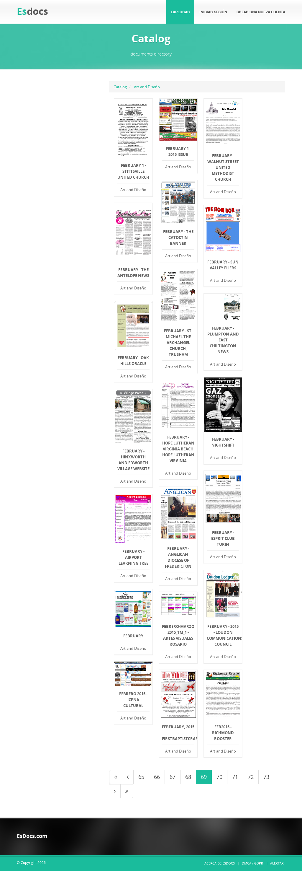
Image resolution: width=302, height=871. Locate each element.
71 (235, 776)
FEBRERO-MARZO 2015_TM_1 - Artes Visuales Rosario (178, 635)
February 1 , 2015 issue (178, 151)
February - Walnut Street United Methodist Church (223, 167)
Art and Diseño (147, 86)
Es (32, 11)
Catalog (120, 86)
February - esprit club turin (223, 538)
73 (266, 776)
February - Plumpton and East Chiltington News (223, 339)
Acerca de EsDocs (219, 863)
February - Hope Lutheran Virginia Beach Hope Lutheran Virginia (178, 448)
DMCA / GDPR (252, 863)
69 (204, 776)
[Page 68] (128, 777)
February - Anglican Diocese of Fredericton (178, 557)
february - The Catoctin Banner (178, 237)
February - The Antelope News (133, 272)
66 (157, 776)
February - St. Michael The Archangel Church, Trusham (178, 342)
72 (251, 776)
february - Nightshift (222, 442)
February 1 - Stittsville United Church (133, 171)
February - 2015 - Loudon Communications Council (223, 635)
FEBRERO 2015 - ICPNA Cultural (133, 699)
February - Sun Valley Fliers (223, 265)
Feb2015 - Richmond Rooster (223, 732)
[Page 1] (115, 777)
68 (188, 776)
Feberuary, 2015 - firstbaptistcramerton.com (178, 732)
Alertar (277, 863)
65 (141, 776)
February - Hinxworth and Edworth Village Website (133, 459)
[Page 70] (115, 791)
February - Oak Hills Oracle (133, 360)
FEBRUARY (133, 636)
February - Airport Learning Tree (133, 557)
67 (172, 776)
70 (219, 776)
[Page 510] (126, 791)
